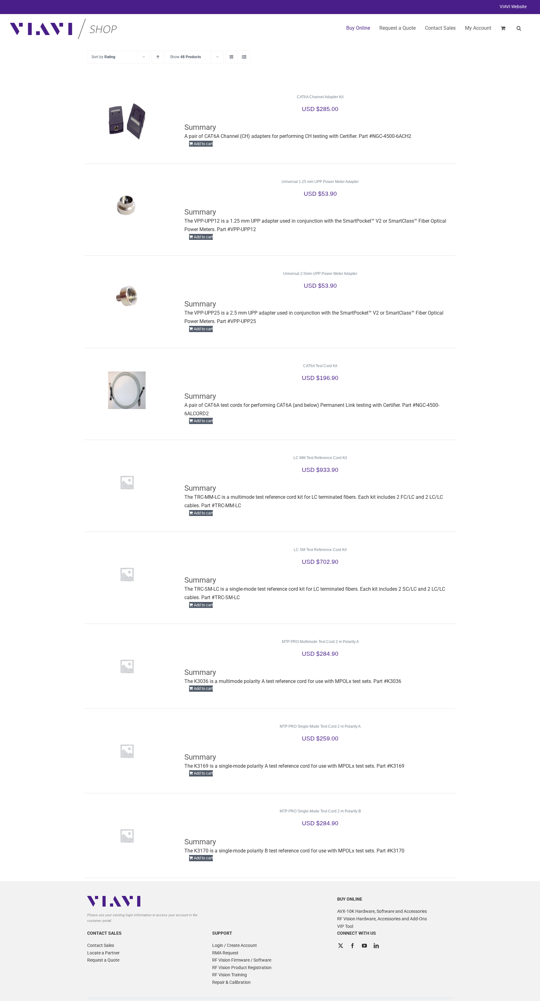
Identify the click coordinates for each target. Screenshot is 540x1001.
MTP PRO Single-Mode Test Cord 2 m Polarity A (320, 726)
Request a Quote (103, 960)
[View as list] (244, 57)
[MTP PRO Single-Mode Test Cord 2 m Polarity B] (127, 835)
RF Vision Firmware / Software (241, 960)
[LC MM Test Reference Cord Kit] (127, 482)
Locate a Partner (103, 952)
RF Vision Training (229, 974)
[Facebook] (352, 945)
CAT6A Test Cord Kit (320, 366)
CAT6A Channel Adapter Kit (320, 97)
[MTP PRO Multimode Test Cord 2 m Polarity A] (127, 666)
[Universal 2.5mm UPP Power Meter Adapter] (127, 298)
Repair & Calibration (231, 982)
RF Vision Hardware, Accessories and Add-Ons (382, 918)
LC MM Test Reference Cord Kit (320, 458)
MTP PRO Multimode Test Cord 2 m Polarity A (320, 642)
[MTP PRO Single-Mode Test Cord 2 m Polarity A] (127, 750)
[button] (519, 28)
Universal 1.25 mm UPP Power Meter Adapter (320, 181)
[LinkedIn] (376, 945)
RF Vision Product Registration (242, 967)
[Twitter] (340, 945)
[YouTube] (364, 945)
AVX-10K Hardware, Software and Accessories (382, 911)
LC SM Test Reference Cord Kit (320, 550)
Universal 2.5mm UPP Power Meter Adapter (320, 273)
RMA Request (225, 952)
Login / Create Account (234, 945)
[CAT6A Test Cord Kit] (127, 390)
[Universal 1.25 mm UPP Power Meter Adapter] (127, 206)
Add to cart (203, 143)
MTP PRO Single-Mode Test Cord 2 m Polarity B (320, 811)
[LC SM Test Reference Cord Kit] (127, 574)
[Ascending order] (158, 57)
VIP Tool (345, 926)
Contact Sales (100, 945)
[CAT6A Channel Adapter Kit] (127, 121)
